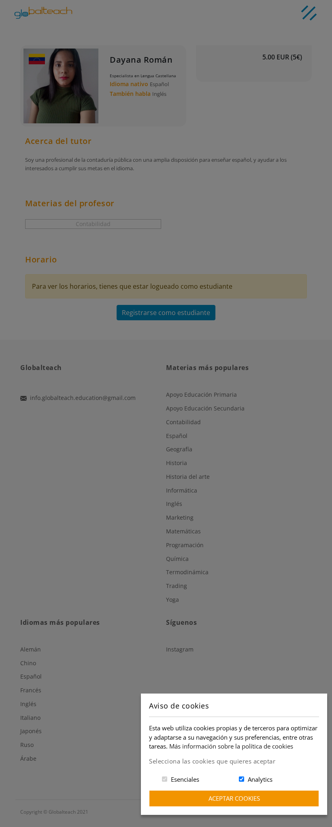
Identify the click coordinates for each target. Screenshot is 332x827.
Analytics (260, 779)
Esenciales (185, 779)
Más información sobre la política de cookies (231, 746)
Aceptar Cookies (234, 798)
